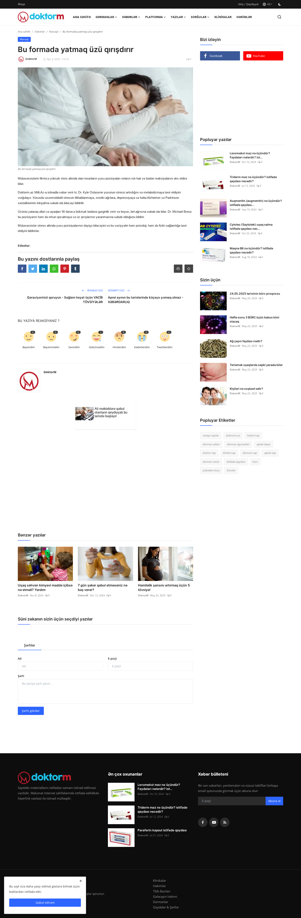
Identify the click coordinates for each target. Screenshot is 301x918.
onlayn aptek (211, 435)
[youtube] (213, 822)
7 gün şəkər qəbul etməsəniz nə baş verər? (102, 587)
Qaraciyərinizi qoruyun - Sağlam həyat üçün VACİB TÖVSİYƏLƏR (65, 299)
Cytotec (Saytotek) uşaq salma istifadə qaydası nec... (251, 226)
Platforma (154, 17)
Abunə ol (274, 801)
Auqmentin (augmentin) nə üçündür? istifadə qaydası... (256, 203)
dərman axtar (211, 462)
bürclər (231, 470)
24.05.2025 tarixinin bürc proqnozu (255, 293)
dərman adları (211, 444)
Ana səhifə (82, 17)
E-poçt (112, 658)
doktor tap (209, 453)
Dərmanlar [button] (105, 17)
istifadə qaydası (235, 462)
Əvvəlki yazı (95, 290)
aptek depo (263, 444)
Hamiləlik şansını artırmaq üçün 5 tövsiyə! (164, 587)
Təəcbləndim (164, 347)
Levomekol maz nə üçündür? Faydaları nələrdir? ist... (250, 155)
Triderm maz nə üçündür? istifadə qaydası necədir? (253, 179)
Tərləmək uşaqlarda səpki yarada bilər (256, 365)
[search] (279, 17)
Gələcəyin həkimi (165, 896)
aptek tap (270, 453)
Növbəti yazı (116, 290)
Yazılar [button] (177, 17)
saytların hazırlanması (33, 317)
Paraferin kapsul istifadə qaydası (162, 830)
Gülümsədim (96, 347)
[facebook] (202, 822)
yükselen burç (211, 470)
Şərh (21, 676)
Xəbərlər (40, 31)
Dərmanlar (160, 902)
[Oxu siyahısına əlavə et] (188, 269)
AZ (268, 4)
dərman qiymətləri (238, 444)
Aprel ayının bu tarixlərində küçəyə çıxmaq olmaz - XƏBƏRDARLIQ (145, 299)
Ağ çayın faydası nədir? (246, 341)
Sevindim (74, 347)
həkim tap (253, 435)
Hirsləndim (119, 347)
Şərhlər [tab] (29, 645)
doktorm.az (233, 435)
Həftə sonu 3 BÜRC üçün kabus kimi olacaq (254, 319)
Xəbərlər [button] (129, 17)
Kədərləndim (142, 347)
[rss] (225, 822)
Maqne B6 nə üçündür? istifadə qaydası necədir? (251, 250)
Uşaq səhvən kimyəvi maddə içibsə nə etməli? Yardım (45, 587)
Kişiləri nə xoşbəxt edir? (246, 388)
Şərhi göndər (31, 711)
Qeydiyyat (252, 4)
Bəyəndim (29, 347)
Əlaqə (21, 4)
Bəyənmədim (51, 347)
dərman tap (250, 453)
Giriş (240, 4)
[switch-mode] (279, 4)
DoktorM (50, 372)
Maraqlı (53, 31)
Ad (20, 658)
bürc (255, 462)
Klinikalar (223, 17)
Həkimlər (244, 17)
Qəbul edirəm (45, 902)
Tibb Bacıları (161, 891)
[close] (80, 881)
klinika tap (229, 453)
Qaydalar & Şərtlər (166, 907)
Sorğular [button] (198, 17)
